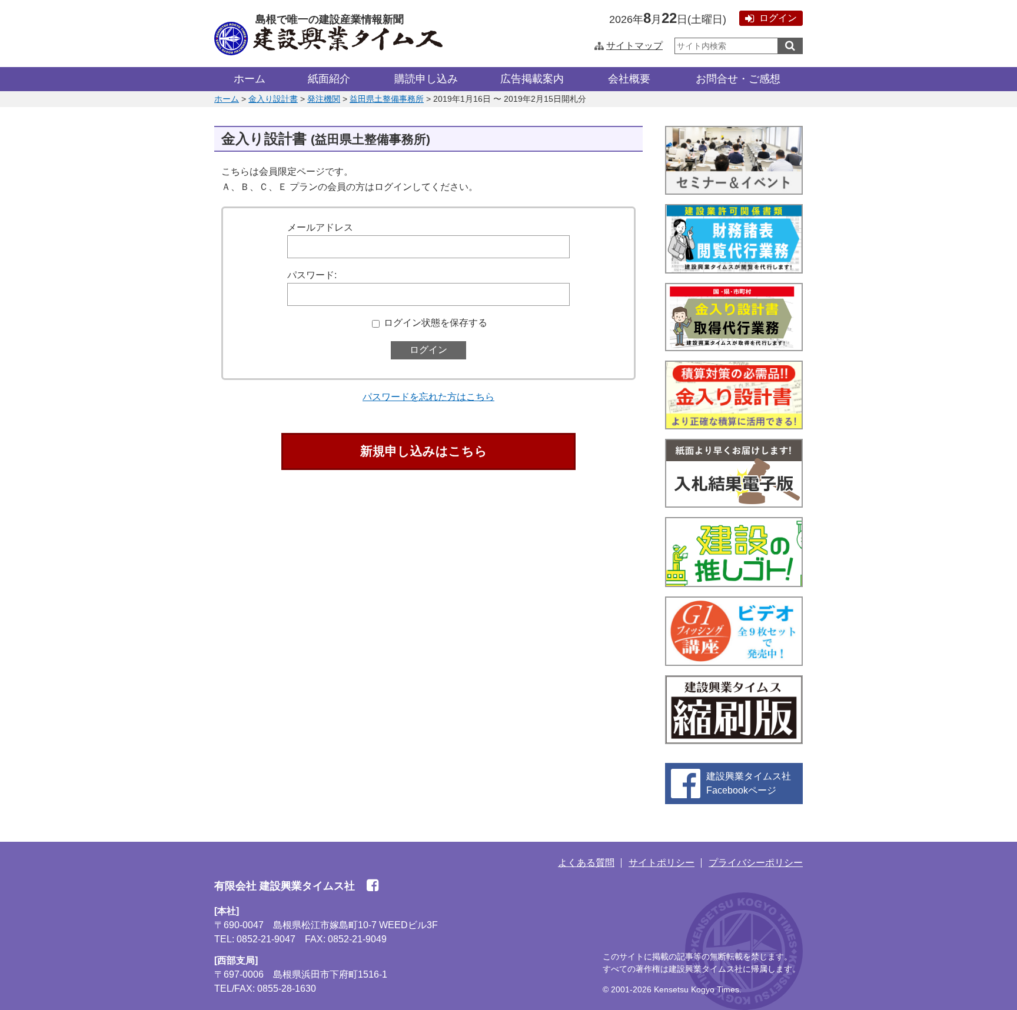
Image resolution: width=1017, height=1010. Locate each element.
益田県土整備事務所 (387, 99)
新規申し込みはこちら (423, 451)
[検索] (790, 46)
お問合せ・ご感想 (738, 79)
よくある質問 (586, 863)
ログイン (778, 18)
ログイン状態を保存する (435, 323)
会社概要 (629, 79)
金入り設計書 (273, 99)
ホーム (249, 79)
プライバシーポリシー (756, 863)
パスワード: (312, 275)
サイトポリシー (661, 863)
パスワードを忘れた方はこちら (428, 397)
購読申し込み (426, 79)
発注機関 (323, 99)
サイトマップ (634, 46)
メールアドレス (320, 227)
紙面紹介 (329, 79)
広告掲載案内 (532, 79)
